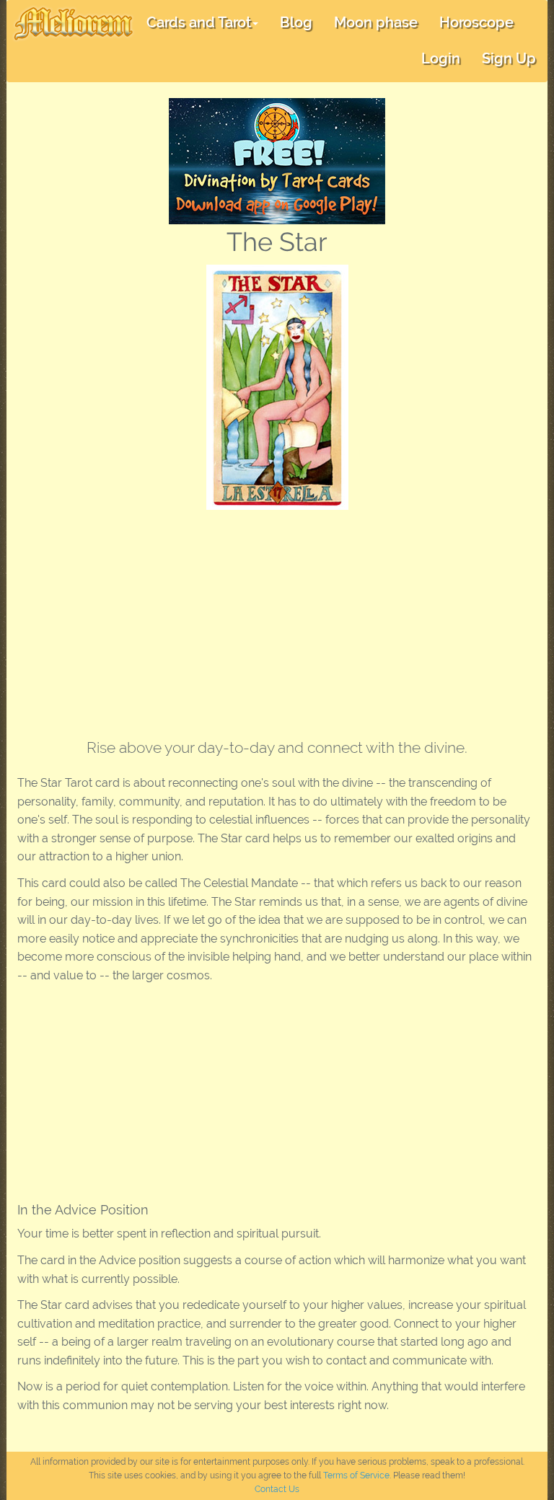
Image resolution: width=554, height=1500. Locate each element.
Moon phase (376, 22)
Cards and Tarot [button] (198, 22)
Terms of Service (356, 1475)
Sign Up (509, 58)
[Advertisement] (277, 618)
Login (440, 58)
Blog (296, 22)
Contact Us (277, 1489)
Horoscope (476, 22)
